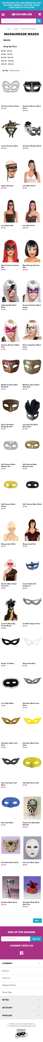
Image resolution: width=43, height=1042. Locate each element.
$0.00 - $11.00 (6, 51)
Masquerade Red (29, 544)
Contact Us (6, 978)
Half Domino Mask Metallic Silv (8, 465)
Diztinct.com (32, 1026)
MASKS (15, 29)
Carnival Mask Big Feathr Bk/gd (8, 625)
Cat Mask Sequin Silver (31, 624)
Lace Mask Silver (29, 186)
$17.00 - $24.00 (7, 57)
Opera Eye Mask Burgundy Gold (7, 426)
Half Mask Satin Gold (31, 783)
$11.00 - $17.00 (6, 54)
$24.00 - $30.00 (7, 61)
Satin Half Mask (7, 823)
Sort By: (5, 71)
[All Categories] (3, 14)
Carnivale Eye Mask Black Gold (30, 426)
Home (9, 29)
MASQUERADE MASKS (28, 29)
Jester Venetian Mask (9, 146)
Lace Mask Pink (29, 226)
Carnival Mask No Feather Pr (29, 585)
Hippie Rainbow (7, 186)
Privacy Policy (7, 992)
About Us (5, 971)
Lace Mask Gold (7, 226)
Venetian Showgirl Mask (32, 146)
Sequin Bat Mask (29, 663)
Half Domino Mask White (32, 504)
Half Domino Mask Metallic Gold (30, 465)
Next (37, 920)
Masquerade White (8, 544)
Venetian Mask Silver (9, 902)
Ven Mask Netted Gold (9, 862)
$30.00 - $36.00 (7, 64)
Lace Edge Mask (7, 703)
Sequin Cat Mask (7, 663)
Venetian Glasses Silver (10, 106)
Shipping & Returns (9, 985)
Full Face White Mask (31, 862)
